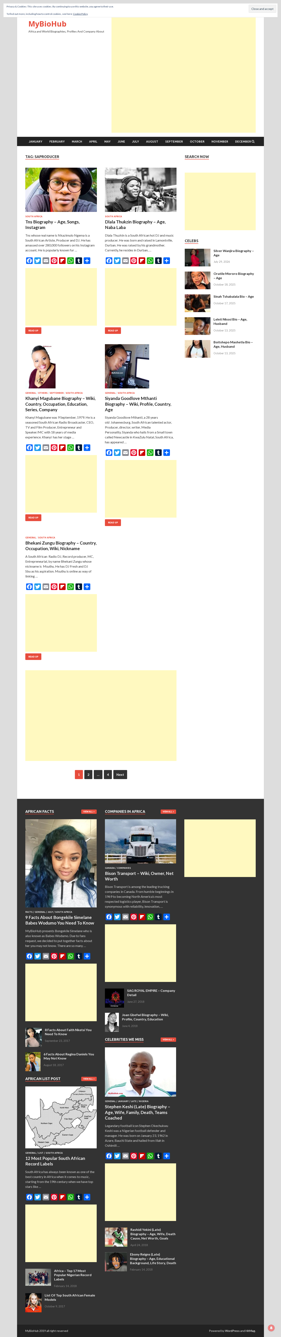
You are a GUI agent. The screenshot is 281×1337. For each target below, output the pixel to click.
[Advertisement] (183, 46)
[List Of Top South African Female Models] (33, 1296)
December (243, 141)
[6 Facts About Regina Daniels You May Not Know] (33, 1054)
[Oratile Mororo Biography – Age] (197, 274)
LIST (40, 1153)
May (107, 141)
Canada (110, 868)
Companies (124, 868)
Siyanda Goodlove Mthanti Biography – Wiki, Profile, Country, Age (138, 404)
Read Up (33, 330)
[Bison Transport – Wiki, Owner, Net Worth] (140, 864)
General (30, 393)
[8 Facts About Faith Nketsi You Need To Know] (33, 1030)
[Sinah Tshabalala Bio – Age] (197, 297)
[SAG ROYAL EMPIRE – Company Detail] (114, 991)
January (35, 141)
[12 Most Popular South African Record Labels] (61, 1149)
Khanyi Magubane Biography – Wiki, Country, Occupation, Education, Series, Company (60, 404)
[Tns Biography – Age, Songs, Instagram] (61, 191)
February (57, 141)
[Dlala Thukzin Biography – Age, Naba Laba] (140, 191)
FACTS (29, 912)
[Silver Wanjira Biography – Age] (197, 251)
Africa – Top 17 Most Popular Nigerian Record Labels (73, 1275)
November (219, 141)
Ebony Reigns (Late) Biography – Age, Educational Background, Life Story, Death (153, 1258)
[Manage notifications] (271, 1328)
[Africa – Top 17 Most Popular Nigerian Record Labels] (38, 1271)
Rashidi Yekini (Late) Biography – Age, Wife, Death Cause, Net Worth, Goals (152, 1234)
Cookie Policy (80, 13)
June (121, 141)
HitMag (250, 1330)
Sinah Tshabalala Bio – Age (234, 296)
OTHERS (43, 393)
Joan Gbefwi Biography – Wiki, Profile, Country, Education (145, 1017)
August (152, 141)
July (135, 141)
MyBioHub (47, 24)
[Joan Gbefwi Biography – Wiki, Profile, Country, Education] (112, 1015)
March (77, 141)
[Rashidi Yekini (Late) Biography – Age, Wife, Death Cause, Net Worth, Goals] (116, 1230)
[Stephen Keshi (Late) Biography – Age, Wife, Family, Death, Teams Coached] (140, 1097)
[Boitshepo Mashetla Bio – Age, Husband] (197, 342)
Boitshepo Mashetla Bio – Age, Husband (233, 344)
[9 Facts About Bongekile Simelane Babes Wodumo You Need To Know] (61, 908)
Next (120, 774)
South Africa (33, 216)
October (197, 141)
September (174, 141)
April (93, 141)
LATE (134, 1101)
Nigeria (144, 1101)
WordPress (232, 1330)
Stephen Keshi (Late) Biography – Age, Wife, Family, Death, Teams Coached (137, 1112)
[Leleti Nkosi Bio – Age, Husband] (197, 320)
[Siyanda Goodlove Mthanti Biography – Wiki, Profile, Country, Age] (140, 368)
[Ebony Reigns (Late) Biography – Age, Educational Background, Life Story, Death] (116, 1255)
